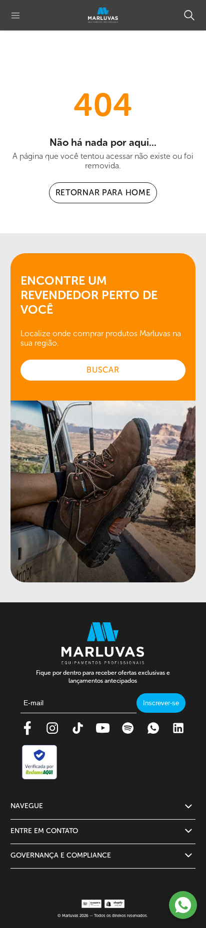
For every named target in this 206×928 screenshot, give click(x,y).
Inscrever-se (161, 703)
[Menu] (15, 15)
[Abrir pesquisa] (189, 15)
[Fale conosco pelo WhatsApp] (183, 905)
